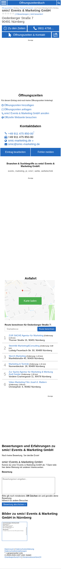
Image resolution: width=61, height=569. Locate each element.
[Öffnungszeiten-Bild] (14, 540)
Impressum (9, 549)
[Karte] (55, 35)
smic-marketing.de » (20, 140)
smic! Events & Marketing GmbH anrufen (26, 113)
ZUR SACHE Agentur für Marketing (26, 335)
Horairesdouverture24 (32, 557)
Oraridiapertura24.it (13, 557)
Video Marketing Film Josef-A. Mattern (28, 382)
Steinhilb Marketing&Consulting (24, 346)
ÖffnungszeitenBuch (32, 2)
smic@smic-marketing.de (24, 144)
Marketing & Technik (19, 364)
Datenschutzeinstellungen (16, 551)
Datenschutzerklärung (24, 549)
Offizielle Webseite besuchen (20, 117)
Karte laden (30, 301)
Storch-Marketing (17, 356)
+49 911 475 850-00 (20, 133)
